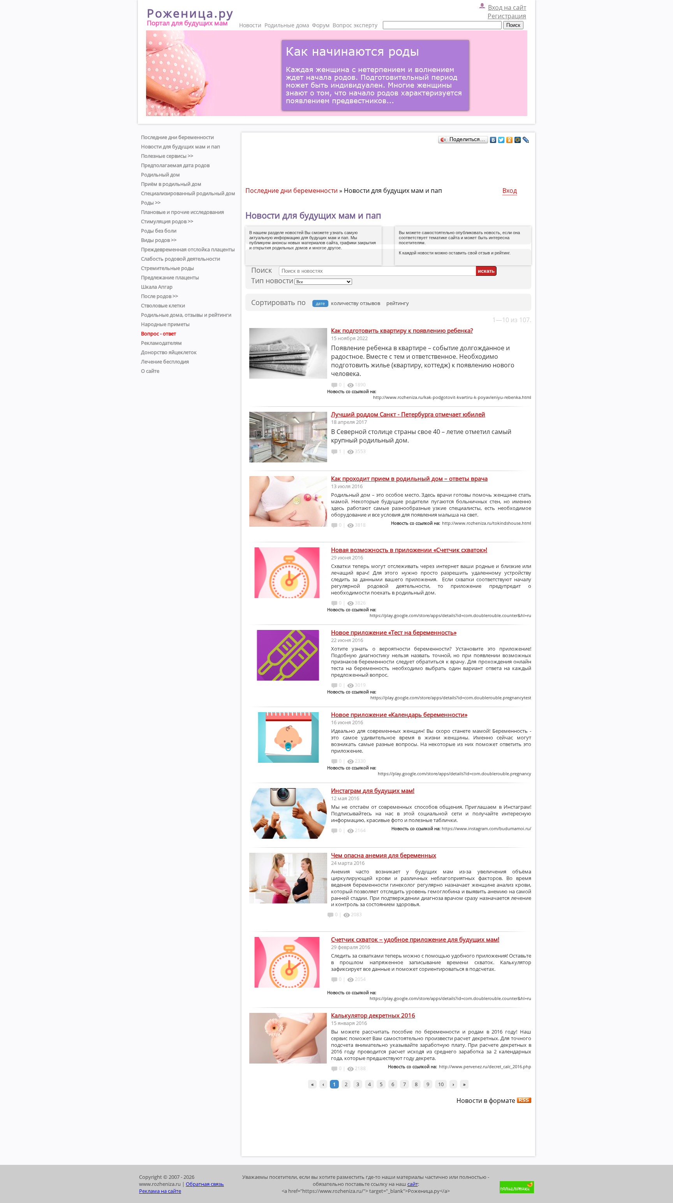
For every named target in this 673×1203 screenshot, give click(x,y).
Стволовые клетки (163, 305)
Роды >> (150, 202)
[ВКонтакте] (493, 140)
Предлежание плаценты (170, 277)
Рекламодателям (161, 342)
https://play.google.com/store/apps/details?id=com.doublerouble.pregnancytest (450, 697)
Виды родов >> (158, 239)
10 (441, 1084)
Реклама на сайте (160, 1190)
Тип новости (272, 280)
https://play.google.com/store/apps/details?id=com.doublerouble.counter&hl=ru (450, 615)
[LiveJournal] (526, 140)
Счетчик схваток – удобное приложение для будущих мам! (415, 939)
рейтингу (397, 303)
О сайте (150, 370)
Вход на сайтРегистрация (507, 11)
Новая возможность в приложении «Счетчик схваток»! (409, 550)
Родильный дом (160, 174)
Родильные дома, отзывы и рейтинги (186, 314)
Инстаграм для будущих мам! (372, 790)
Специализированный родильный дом (188, 193)
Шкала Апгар (157, 286)
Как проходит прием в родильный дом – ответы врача (409, 478)
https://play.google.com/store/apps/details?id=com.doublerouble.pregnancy (454, 773)
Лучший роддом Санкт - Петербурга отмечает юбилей (408, 414)
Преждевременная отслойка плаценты (188, 249)
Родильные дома (286, 25)
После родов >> (159, 296)
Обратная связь (205, 1183)
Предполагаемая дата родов (175, 165)
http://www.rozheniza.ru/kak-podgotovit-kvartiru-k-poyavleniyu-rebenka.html (452, 397)
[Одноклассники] (510, 140)
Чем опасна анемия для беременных (383, 855)
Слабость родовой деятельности (180, 258)
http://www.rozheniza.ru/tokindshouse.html (486, 523)
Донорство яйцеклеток (169, 352)
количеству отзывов (355, 303)
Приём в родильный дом (171, 183)
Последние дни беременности (177, 137)
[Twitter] (501, 140)
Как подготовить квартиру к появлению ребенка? (402, 330)
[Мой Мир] (518, 140)
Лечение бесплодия (165, 361)
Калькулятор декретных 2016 (373, 1015)
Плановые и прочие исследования (182, 211)
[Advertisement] (387, 162)
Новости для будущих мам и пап (180, 146)
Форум (320, 25)
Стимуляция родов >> (167, 221)
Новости (250, 25)
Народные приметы (165, 324)
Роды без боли (158, 230)
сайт (412, 1183)
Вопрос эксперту (355, 25)
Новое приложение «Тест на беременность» (393, 632)
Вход (509, 190)
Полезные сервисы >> (167, 155)
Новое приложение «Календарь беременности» (399, 714)
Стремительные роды (167, 268)
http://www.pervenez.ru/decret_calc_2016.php (485, 1066)
